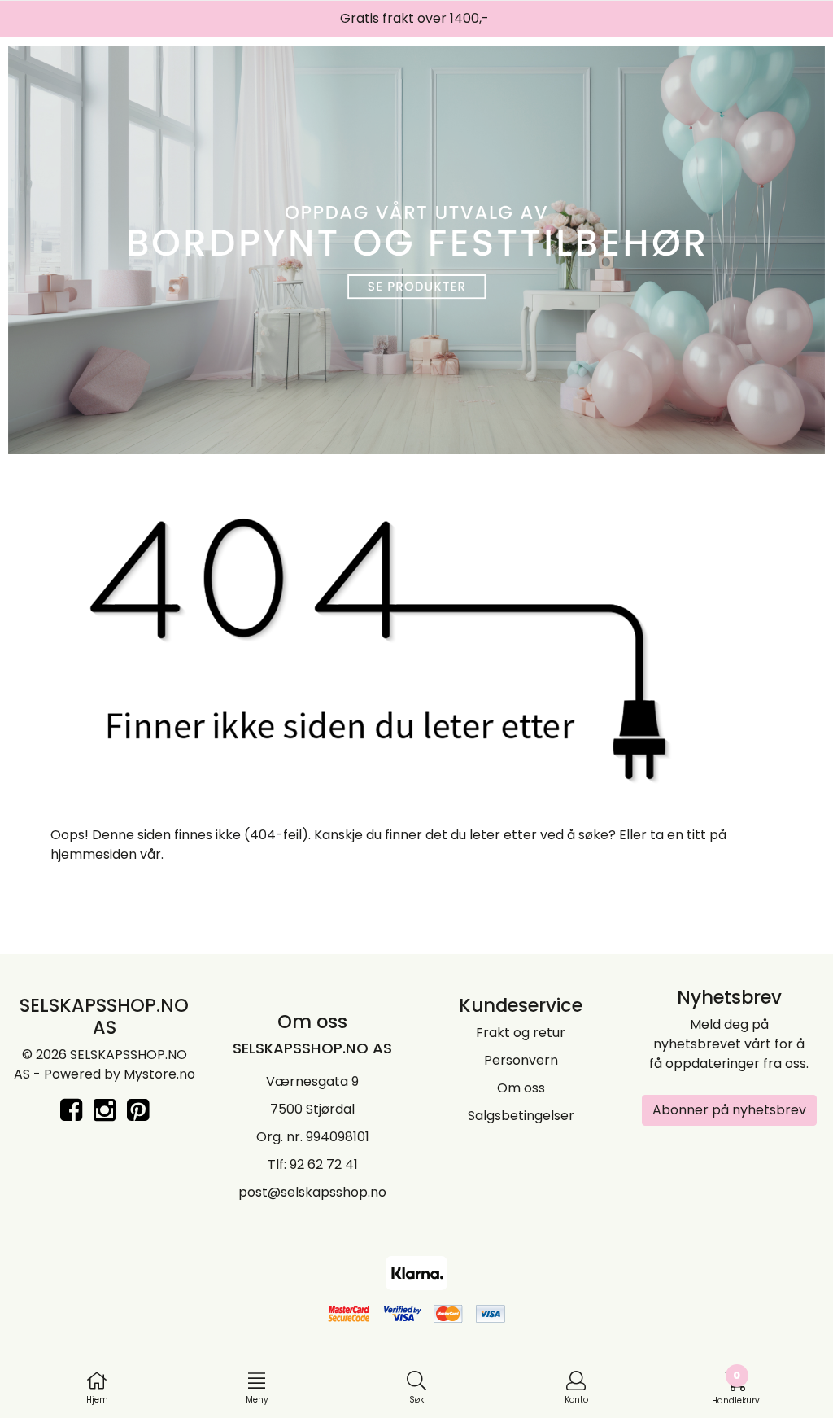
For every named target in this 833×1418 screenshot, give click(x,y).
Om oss (521, 1088)
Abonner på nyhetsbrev (729, 1110)
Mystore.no (159, 1074)
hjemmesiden (93, 854)
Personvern (521, 1060)
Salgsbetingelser (521, 1115)
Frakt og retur (520, 1032)
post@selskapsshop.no (312, 1192)
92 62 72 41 (324, 1164)
